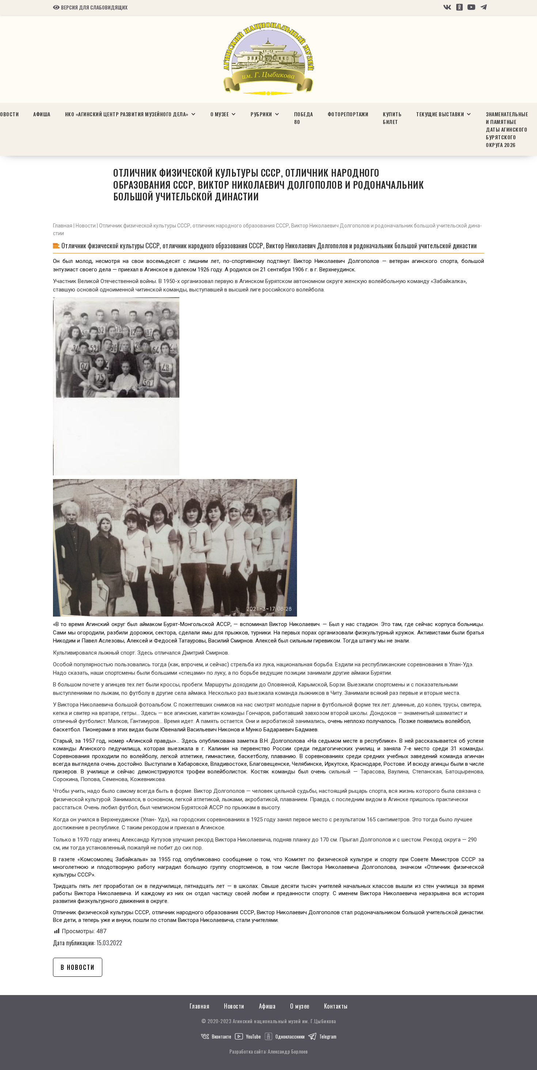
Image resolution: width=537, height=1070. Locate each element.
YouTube (253, 1036)
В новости (78, 967)
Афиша (41, 114)
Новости (86, 226)
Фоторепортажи (348, 114)
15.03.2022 (109, 942)
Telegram (327, 1036)
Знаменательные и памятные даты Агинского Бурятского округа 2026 (507, 129)
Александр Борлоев (288, 1051)
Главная (62, 226)
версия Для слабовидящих (90, 7)
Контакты (336, 1006)
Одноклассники (290, 1036)
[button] (130, 114)
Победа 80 (303, 117)
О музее (299, 1006)
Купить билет (392, 117)
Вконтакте (221, 1036)
